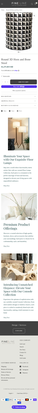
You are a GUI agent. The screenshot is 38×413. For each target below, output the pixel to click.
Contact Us (23, 352)
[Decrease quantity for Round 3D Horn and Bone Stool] (2, 82)
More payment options (19, 90)
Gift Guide (23, 358)
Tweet (12, 111)
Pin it (20, 111)
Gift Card (22, 344)
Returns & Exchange (7, 369)
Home (2, 10)
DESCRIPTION (6, 96)
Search (22, 347)
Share (5, 111)
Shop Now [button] (7, 185)
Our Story (22, 349)
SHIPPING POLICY (7, 101)
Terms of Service (6, 372)
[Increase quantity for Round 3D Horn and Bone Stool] (7, 82)
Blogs (21, 355)
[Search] (31, 4)
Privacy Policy (5, 375)
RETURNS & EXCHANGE (10, 105)
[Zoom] (34, 16)
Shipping (3, 366)
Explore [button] (19, 330)
